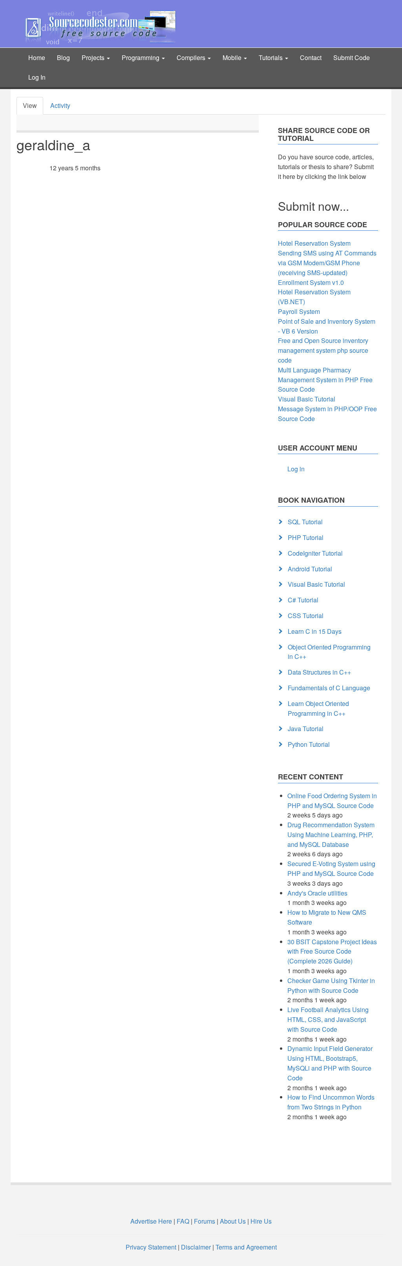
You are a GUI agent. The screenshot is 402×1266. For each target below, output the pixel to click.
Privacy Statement (151, 1246)
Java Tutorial (305, 728)
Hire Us (260, 1221)
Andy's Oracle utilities (317, 893)
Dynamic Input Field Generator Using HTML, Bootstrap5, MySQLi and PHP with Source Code (330, 1063)
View (30, 105)
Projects (94, 57)
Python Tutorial (309, 744)
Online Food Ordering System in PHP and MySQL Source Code (332, 800)
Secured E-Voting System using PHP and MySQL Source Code (331, 868)
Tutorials (271, 57)
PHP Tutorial (305, 537)
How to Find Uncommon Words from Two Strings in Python (331, 1102)
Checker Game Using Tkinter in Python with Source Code (331, 985)
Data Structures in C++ (319, 672)
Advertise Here (151, 1221)
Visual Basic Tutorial (306, 398)
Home (36, 57)
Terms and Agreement (246, 1246)
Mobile (233, 57)
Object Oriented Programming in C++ (329, 651)
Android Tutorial (310, 568)
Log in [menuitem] (296, 468)
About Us (233, 1221)
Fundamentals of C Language (329, 687)
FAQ (183, 1221)
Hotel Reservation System (314, 243)
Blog (63, 57)
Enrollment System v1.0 (311, 282)
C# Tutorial (303, 599)
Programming (141, 57)
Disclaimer (196, 1246)
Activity (60, 105)
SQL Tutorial (305, 521)
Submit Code (351, 57)
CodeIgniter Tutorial (315, 553)
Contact (311, 57)
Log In (37, 77)
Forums (204, 1221)
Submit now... (313, 205)
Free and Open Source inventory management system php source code (323, 350)
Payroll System (299, 311)
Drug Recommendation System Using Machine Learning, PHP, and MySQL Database (331, 834)
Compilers (192, 57)
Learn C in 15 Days (315, 631)
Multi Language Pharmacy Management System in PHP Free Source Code (325, 379)
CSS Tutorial (305, 615)
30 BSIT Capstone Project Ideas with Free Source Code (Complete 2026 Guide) (332, 951)
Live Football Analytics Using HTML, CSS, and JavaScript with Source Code (328, 1019)
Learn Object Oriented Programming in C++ (318, 708)
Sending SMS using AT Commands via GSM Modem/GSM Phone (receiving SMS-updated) (327, 262)
